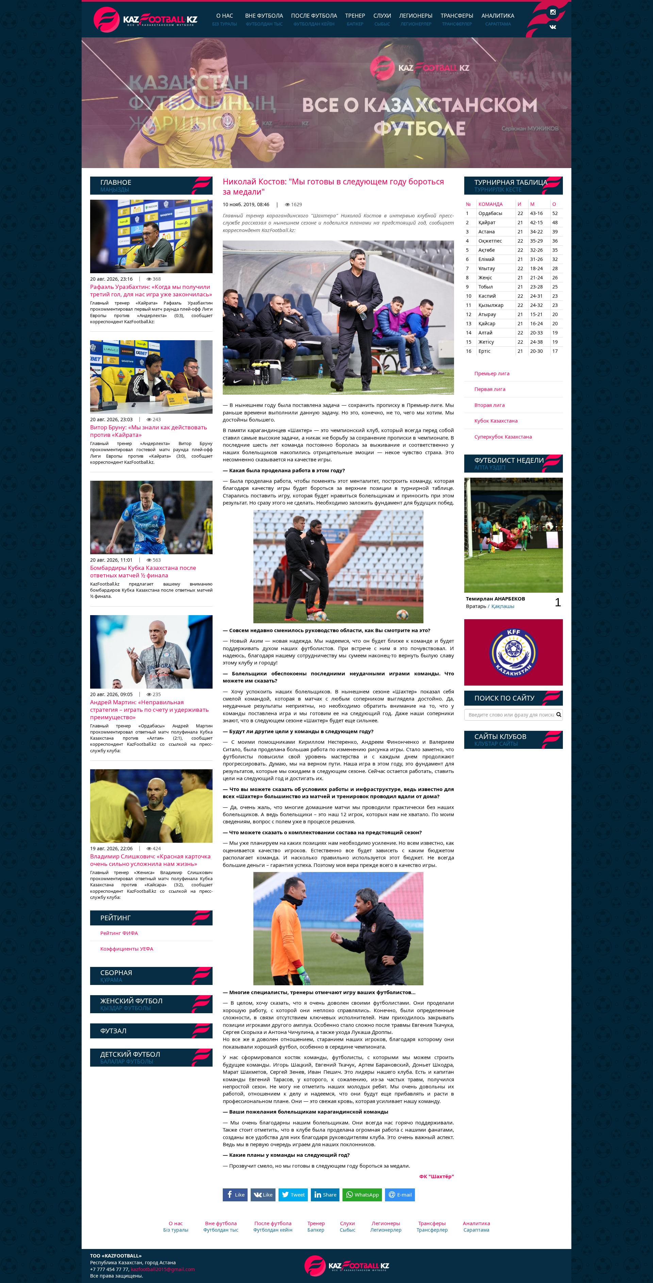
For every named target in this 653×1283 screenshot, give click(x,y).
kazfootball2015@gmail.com (163, 1269)
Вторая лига (489, 404)
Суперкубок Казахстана (503, 436)
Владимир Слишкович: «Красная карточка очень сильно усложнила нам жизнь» (150, 860)
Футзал (113, 1030)
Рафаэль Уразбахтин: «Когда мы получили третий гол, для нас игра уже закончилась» (151, 290)
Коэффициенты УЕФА (126, 948)
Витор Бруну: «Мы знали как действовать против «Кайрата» (148, 431)
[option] (326, 102)
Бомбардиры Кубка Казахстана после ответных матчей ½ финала (143, 571)
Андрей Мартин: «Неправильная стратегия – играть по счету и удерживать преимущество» (149, 709)
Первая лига (489, 388)
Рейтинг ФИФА (119, 933)
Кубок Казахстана (496, 420)
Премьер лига (491, 373)
